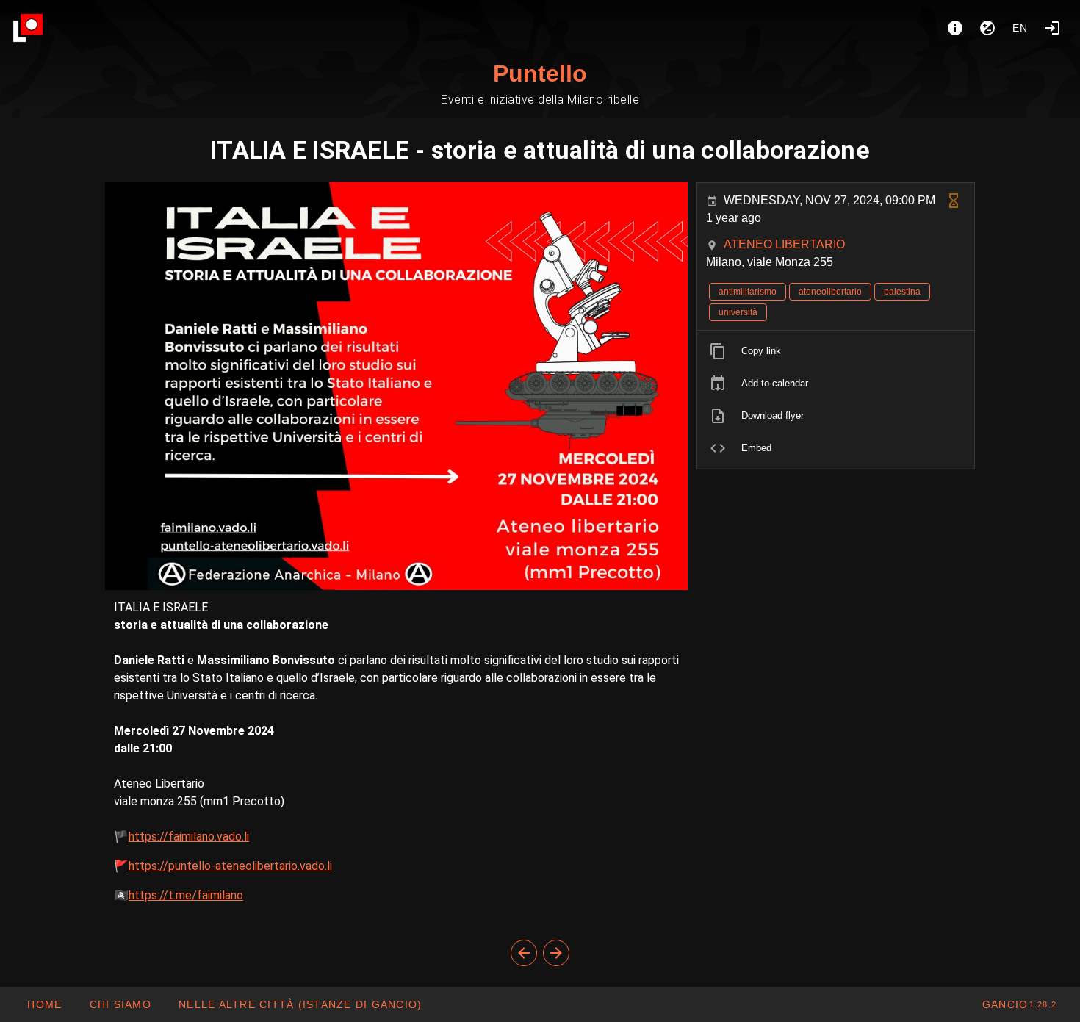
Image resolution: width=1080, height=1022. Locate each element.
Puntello (540, 73)
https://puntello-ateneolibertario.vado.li (230, 866)
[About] (955, 28)
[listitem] (835, 351)
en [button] (1020, 28)
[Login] (1052, 28)
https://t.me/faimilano (186, 895)
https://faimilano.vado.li (189, 836)
